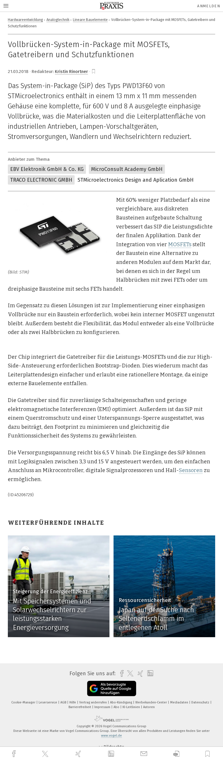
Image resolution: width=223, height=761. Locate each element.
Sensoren (191, 470)
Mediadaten (179, 702)
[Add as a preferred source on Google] (111, 688)
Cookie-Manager (23, 702)
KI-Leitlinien (132, 707)
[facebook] (14, 753)
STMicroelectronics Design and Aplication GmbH (136, 180)
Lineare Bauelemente (90, 19)
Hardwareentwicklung (25, 19)
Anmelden (208, 5)
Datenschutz (200, 702)
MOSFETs (179, 244)
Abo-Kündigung (121, 702)
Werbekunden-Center (151, 702)
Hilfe (73, 702)
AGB (63, 702)
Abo (117, 707)
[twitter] (46, 754)
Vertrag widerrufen (93, 702)
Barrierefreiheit (80, 707)
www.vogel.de (111, 735)
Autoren (149, 707)
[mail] (145, 753)
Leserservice (48, 702)
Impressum (102, 707)
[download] (176, 754)
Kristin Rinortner (71, 71)
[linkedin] (111, 754)
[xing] (79, 754)
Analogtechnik (57, 19)
